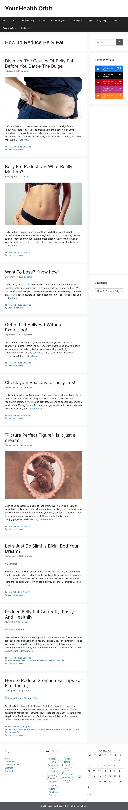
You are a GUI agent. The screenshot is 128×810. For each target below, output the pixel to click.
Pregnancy (101, 20)
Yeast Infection (9, 28)
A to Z (5, 20)
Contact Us (10, 771)
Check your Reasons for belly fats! (40, 382)
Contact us (25, 28)
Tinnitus (114, 20)
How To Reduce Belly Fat (19, 147)
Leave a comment (16, 149)
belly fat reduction (16, 661)
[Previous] (48, 777)
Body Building (28, 20)
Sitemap (9, 768)
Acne (15, 20)
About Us (9, 758)
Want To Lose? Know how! (32, 272)
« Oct (89, 794)
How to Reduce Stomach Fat (52, 729)
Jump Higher (76, 20)
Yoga (89, 20)
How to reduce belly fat (37, 661)
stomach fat (14, 732)
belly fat (12, 729)
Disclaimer (10, 761)
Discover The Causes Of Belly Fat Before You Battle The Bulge (39, 63)
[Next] (80, 777)
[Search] (119, 42)
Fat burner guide (58, 20)
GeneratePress (80, 806)
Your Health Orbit (28, 8)
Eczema (42, 20)
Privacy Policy (12, 764)
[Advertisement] (109, 190)
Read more (24, 140)
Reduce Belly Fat (56, 661)
